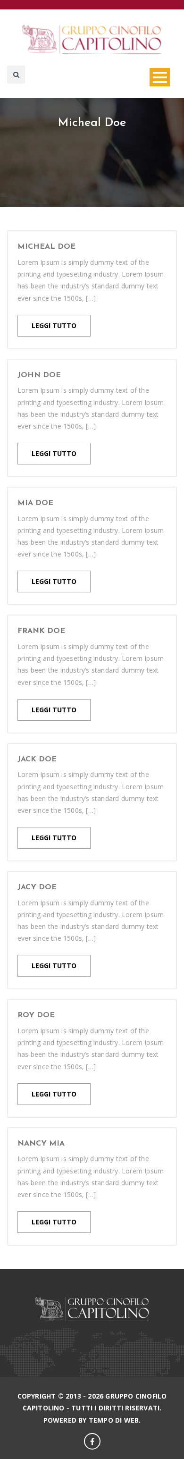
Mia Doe (35, 503)
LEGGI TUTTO (54, 325)
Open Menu (160, 77)
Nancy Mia (41, 1143)
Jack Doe (37, 759)
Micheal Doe (46, 247)
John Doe (39, 375)
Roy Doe (36, 1015)
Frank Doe (41, 631)
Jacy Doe (37, 887)
